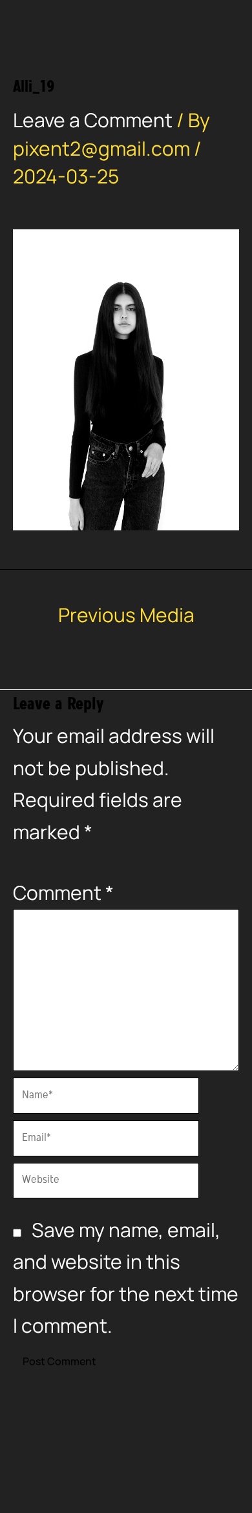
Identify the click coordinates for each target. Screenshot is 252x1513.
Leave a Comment (93, 120)
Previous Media (126, 615)
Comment (63, 892)
